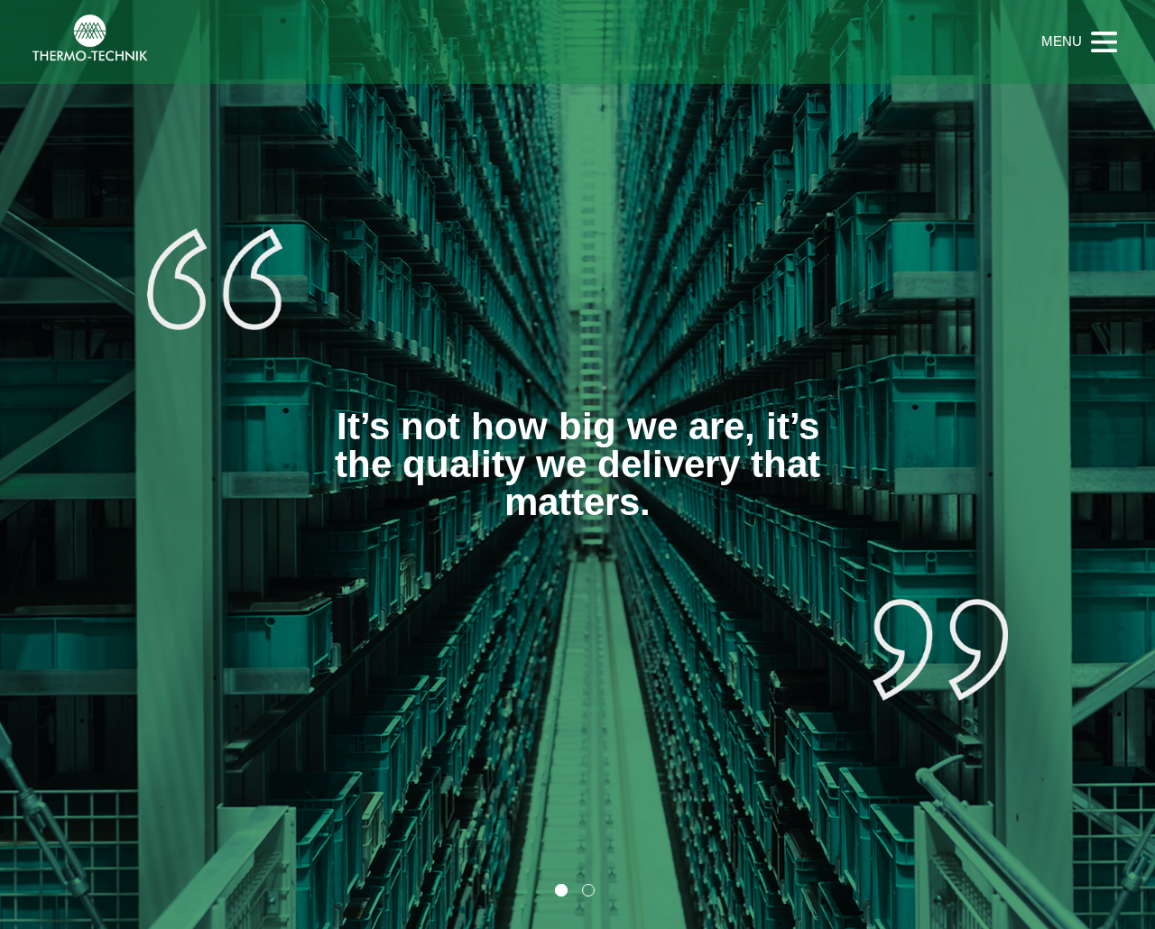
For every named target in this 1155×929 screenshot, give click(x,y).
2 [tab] (588, 890)
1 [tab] (561, 890)
